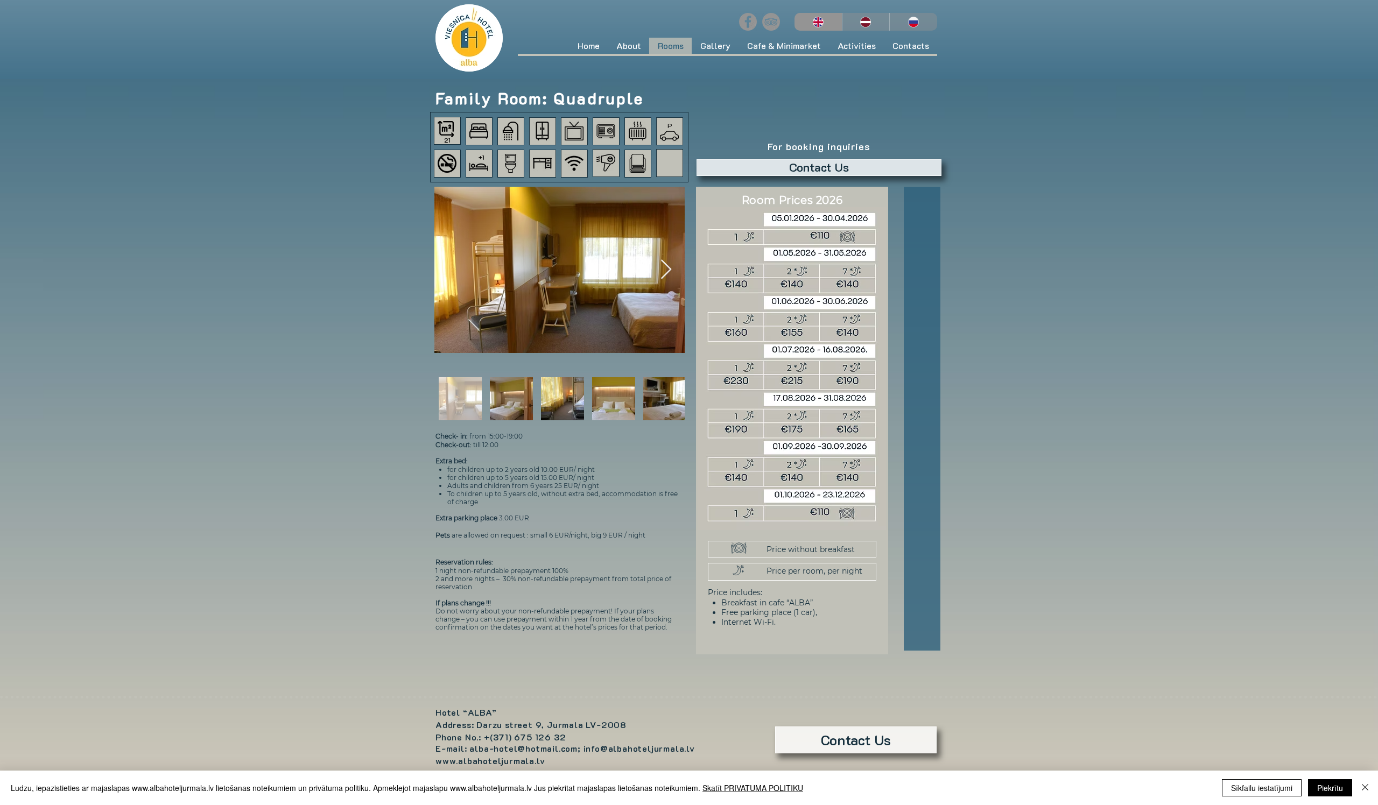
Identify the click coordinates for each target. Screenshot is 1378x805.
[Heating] (637, 131)
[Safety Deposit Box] (605, 131)
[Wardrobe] (542, 131)
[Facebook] (748, 22)
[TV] (574, 131)
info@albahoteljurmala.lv (639, 748)
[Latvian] (866, 22)
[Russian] (913, 22)
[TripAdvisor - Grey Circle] (771, 22)
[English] (818, 22)
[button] (628, 46)
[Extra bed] (478, 166)
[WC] (510, 163)
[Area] (446, 129)
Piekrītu (1330, 787)
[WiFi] (574, 163)
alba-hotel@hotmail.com (523, 748)
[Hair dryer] (605, 162)
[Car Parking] (669, 135)
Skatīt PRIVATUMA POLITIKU (752, 787)
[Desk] (542, 163)
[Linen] (637, 163)
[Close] (1365, 787)
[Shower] (510, 131)
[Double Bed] (478, 131)
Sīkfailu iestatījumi (1261, 787)
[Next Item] (666, 269)
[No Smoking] (447, 163)
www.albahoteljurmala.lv (490, 760)
